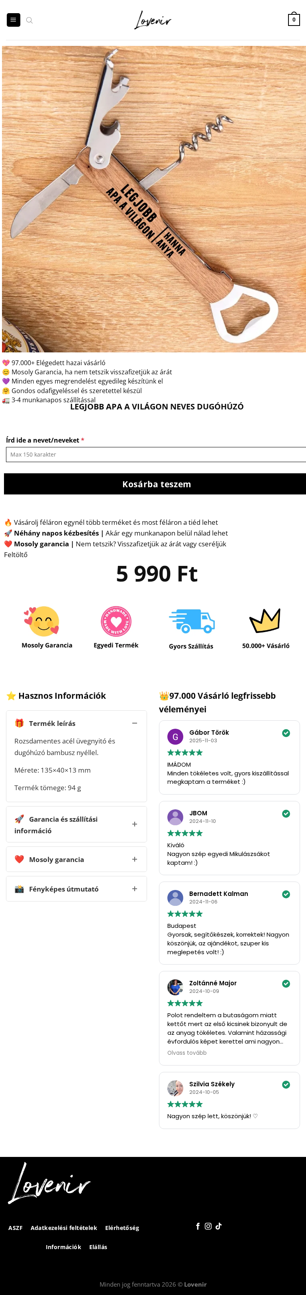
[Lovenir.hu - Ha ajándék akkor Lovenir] (153, 20)
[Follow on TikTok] (218, 1227)
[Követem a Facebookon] (197, 1227)
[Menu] (13, 20)
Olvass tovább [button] (187, 1053)
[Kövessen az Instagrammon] (207, 1227)
